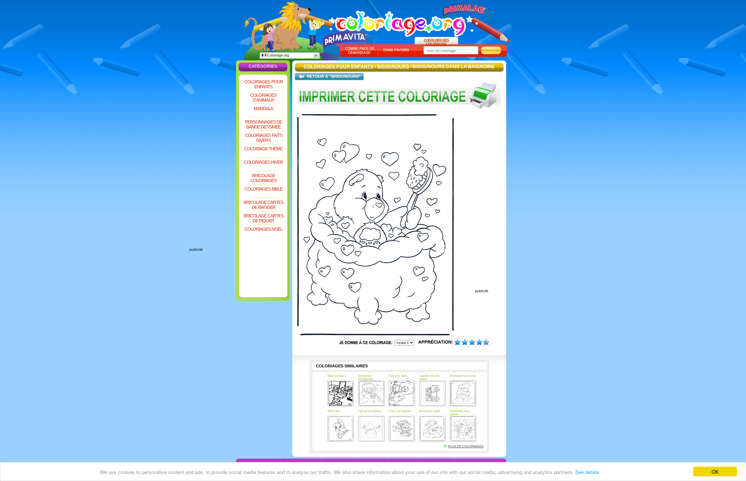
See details (587, 471)
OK (715, 471)
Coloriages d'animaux (263, 98)
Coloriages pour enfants (263, 84)
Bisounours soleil (429, 411)
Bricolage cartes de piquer (264, 218)
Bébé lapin (334, 411)
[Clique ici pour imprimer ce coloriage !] (399, 113)
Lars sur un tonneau (369, 411)
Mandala (263, 108)
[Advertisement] (212, 160)
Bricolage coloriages (263, 178)
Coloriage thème (263, 148)
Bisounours (393, 66)
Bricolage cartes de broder (264, 205)
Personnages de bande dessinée (263, 124)
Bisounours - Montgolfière (365, 377)
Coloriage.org (277, 55)
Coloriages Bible (263, 188)
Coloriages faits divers (263, 138)
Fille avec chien (398, 375)
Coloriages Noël (263, 229)
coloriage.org (401, 21)
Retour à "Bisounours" (334, 76)
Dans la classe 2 (337, 375)
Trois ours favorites (400, 411)
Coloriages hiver (263, 162)
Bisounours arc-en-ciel (463, 375)
